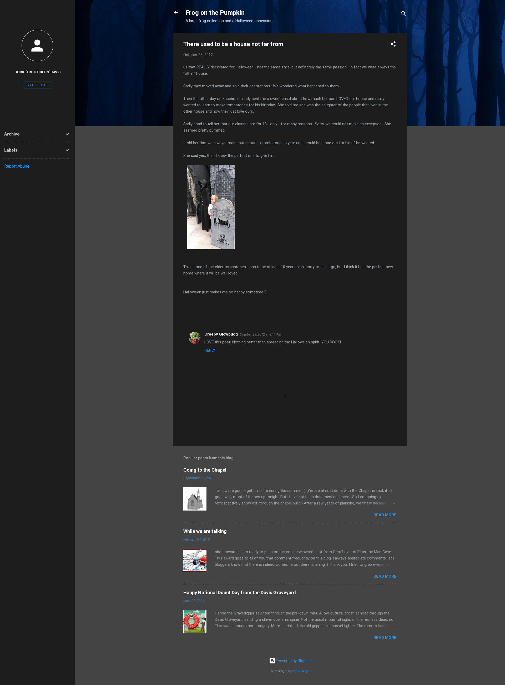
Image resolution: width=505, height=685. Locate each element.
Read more (384, 515)
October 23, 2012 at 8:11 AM (260, 334)
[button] (393, 45)
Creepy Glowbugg (221, 334)
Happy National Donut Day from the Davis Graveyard (239, 592)
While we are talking (205, 531)
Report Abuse (16, 166)
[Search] (404, 14)
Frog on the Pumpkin (215, 12)
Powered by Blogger (293, 660)
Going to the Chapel (204, 470)
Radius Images (301, 671)
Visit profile (37, 85)
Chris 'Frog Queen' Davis (37, 72)
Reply (209, 350)
